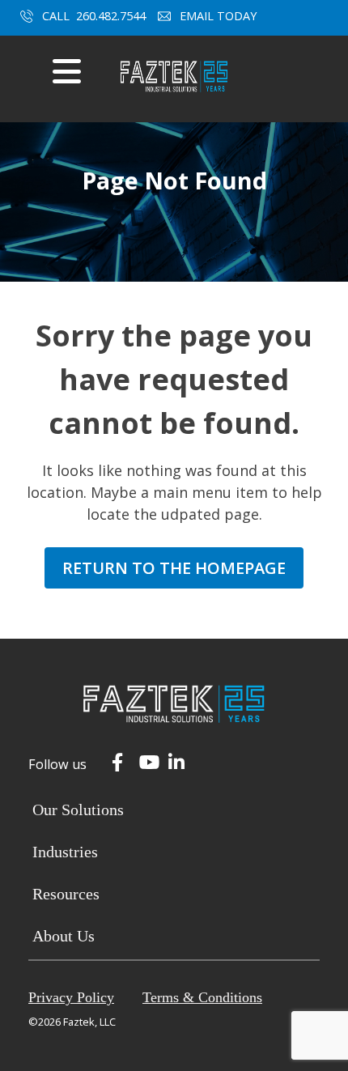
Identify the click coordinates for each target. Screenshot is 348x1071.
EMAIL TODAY (220, 15)
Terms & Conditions (202, 997)
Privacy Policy (71, 997)
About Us (63, 936)
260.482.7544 (111, 15)
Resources (66, 894)
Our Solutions (78, 809)
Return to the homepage (174, 568)
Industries (65, 852)
